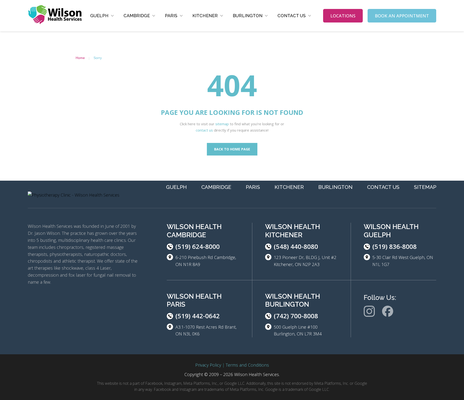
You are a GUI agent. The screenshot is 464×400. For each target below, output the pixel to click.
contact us (204, 130)
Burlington (247, 15)
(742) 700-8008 (296, 315)
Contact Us (291, 15)
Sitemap (425, 187)
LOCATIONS (342, 16)
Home (80, 57)
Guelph (99, 15)
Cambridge (136, 15)
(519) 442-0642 (197, 315)
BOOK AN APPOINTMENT (402, 16)
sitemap (222, 123)
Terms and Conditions (247, 365)
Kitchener (205, 15)
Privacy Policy (208, 365)
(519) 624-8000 (197, 246)
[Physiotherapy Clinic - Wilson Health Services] (55, 15)
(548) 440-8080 (296, 246)
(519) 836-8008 (394, 246)
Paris (171, 15)
